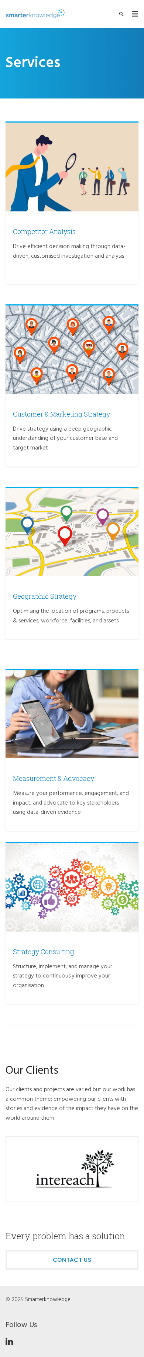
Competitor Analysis (44, 231)
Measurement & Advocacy (53, 778)
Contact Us (72, 1260)
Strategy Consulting (43, 951)
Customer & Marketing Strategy (61, 414)
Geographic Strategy (44, 596)
